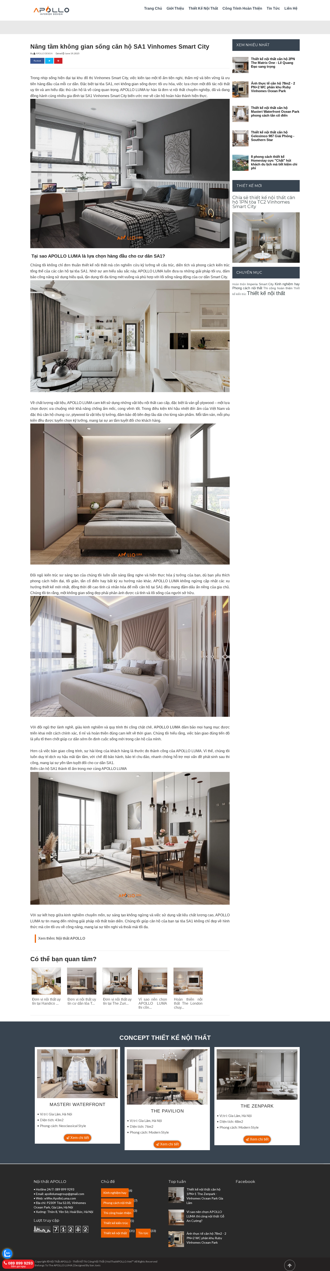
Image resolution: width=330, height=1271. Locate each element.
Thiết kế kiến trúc (115, 1223)
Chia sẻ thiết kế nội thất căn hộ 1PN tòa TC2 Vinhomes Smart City (263, 202)
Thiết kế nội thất (203, 8)
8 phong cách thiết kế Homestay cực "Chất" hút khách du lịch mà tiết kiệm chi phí (274, 162)
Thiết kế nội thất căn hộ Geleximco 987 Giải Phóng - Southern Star (272, 136)
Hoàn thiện (239, 284)
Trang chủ (153, 8)
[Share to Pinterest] (58, 61)
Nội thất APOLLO (70, 938)
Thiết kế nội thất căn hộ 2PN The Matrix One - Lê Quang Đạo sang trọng (273, 62)
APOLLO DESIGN (44, 53)
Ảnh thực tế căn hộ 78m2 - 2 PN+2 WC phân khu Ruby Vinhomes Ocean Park (273, 87)
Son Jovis (95, 1265)
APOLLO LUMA (167, 727)
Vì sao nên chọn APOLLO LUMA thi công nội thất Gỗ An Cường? (205, 1216)
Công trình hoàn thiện (242, 8)
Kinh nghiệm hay (287, 284)
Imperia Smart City (260, 284)
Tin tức (273, 8)
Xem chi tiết (79, 1138)
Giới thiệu (175, 8)
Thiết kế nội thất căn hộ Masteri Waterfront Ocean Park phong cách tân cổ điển (275, 111)
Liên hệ (290, 8)
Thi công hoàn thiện (278, 288)
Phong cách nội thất (247, 288)
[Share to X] (49, 61)
